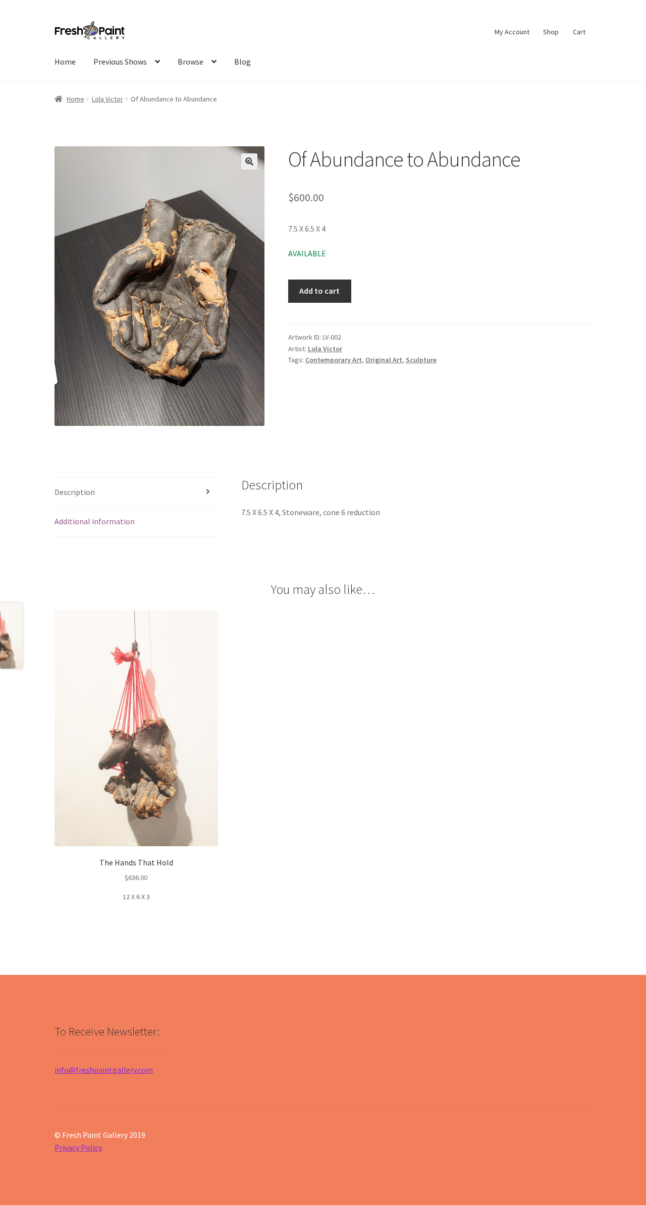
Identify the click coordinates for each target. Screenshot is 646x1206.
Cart (579, 31)
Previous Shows (120, 62)
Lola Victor (107, 98)
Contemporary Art (333, 359)
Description (75, 492)
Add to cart (319, 291)
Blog (242, 62)
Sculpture (421, 359)
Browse (190, 62)
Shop (551, 31)
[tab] (136, 493)
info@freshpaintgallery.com (104, 1070)
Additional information (95, 521)
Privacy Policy (78, 1147)
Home (65, 62)
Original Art (383, 359)
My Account (512, 31)
